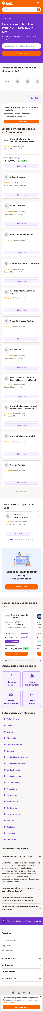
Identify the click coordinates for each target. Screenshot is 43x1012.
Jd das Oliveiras (14, 776)
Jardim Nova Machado (17, 763)
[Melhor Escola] (7, 3)
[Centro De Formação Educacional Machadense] (7, 81)
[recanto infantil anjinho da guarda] (37, 81)
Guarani (10, 751)
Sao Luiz (10, 820)
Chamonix (11, 738)
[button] (3, 661)
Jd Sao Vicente (13, 782)
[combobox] (21, 46)
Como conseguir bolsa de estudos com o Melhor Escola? (18, 889)
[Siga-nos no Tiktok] (30, 992)
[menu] (38, 3)
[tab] (11, 539)
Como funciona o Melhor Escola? (17, 856)
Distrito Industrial (14, 744)
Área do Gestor (7, 951)
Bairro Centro (13, 719)
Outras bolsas (8, 971)
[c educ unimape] (17, 81)
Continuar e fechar (22, 1007)
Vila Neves (11, 840)
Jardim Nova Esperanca (17, 757)
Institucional (7, 965)
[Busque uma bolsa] (38, 9)
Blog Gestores (7, 946)
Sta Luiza (11, 827)
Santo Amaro (12, 801)
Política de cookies (10, 1002)
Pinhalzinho (12, 789)
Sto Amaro (11, 833)
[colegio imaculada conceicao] (27, 81)
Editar (23, 634)
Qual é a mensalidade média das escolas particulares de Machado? (18, 899)
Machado (7, 18)
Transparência (9, 978)
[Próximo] (33, 491)
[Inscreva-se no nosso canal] (24, 992)
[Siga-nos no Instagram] (19, 992)
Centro (10, 732)
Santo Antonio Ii (14, 814)
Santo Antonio (13, 808)
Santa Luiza (12, 795)
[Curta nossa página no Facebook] (13, 992)
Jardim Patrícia (13, 770)
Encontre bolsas (9, 958)
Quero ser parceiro (9, 940)
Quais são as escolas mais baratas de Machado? (20, 908)
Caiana (10, 725)
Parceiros (6, 933)
